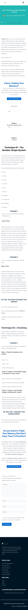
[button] (23, 2)
